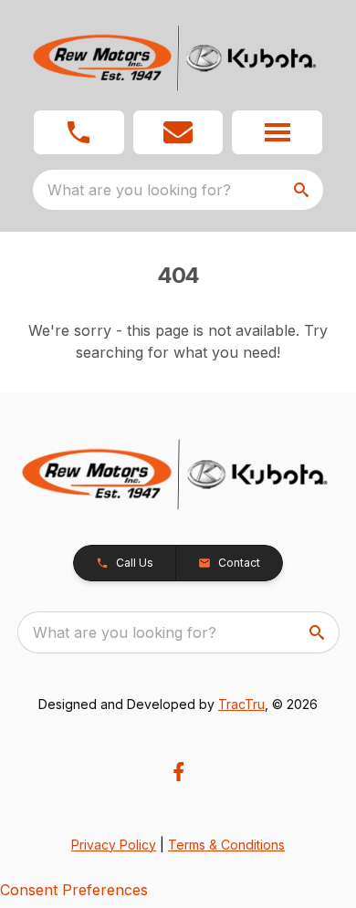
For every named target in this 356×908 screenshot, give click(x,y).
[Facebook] (178, 771)
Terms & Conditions (226, 844)
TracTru (241, 704)
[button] (79, 132)
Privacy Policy (113, 844)
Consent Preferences (74, 890)
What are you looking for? (139, 190)
